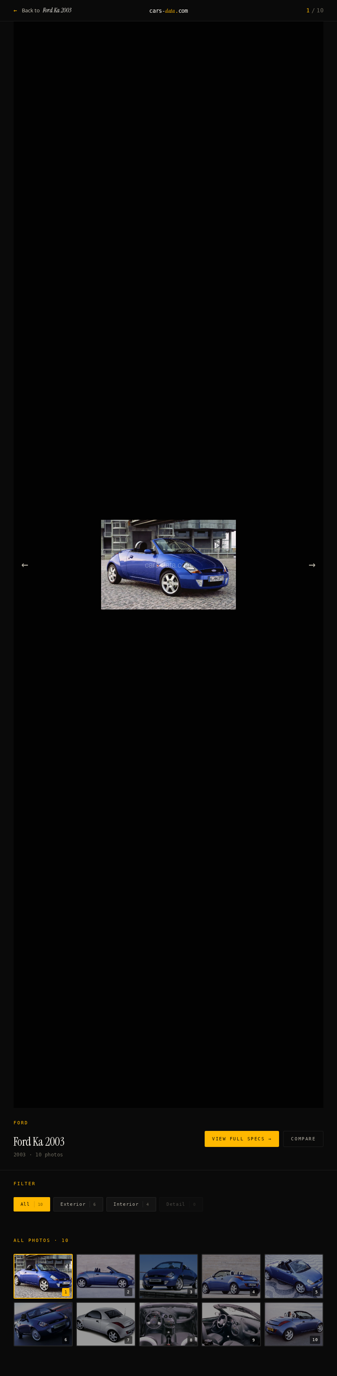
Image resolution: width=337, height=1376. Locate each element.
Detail (181, 1204)
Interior (131, 1204)
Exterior (78, 1204)
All (32, 1204)
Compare (303, 1139)
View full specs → (242, 1139)
